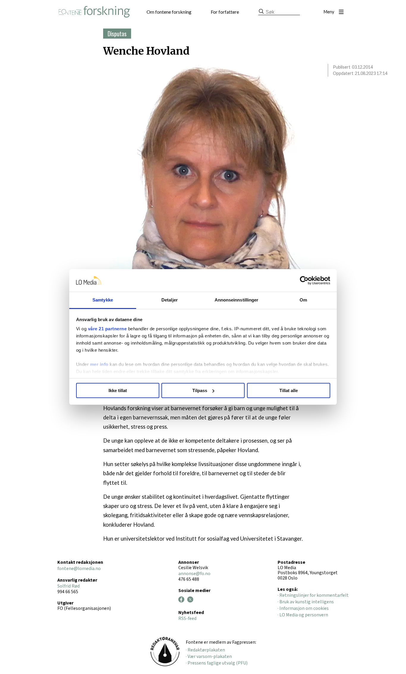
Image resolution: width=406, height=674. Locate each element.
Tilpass (199, 390)
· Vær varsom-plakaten (209, 656)
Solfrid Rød (68, 586)
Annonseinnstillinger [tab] (237, 299)
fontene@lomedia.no (79, 568)
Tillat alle (288, 390)
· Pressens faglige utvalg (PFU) (217, 663)
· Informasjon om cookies (303, 608)
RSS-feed (187, 618)
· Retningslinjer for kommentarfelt (313, 595)
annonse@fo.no (194, 573)
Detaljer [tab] (169, 299)
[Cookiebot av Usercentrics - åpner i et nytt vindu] (304, 280)
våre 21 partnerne (107, 328)
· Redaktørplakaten (205, 650)
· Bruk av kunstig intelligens (306, 602)
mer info (99, 364)
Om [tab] (303, 299)
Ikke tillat (117, 390)
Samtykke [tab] (102, 299)
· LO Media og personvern (303, 615)
